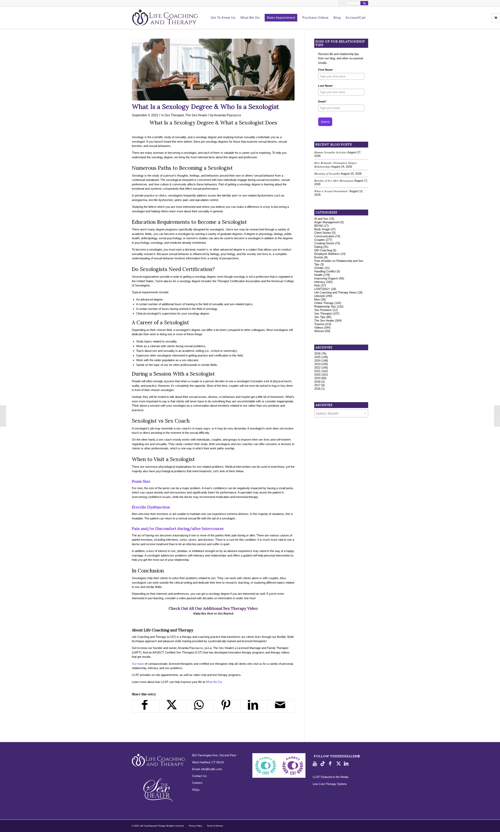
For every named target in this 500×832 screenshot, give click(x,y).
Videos (318, 327)
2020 (317, 374)
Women (319, 331)
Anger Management (326, 222)
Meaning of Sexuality (327, 173)
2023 (317, 364)
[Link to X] (339, 764)
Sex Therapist (174, 115)
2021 (317, 371)
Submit (325, 121)
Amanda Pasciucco (227, 115)
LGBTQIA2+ (322, 289)
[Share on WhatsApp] (199, 706)
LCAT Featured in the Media (330, 777)
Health (318, 274)
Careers (197, 782)
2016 (317, 388)
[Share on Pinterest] (226, 706)
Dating (318, 246)
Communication (324, 236)
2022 (317, 367)
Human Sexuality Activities (330, 152)
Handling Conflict (325, 271)
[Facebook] (331, 764)
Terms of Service (215, 826)
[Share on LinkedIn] (253, 706)
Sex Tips (319, 317)
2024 (317, 360)
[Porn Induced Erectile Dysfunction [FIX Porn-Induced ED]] (497, 416)
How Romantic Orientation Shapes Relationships (335, 164)
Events (318, 257)
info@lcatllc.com (211, 769)
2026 (317, 353)
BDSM (318, 225)
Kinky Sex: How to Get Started (213, 613)
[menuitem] (223, 17)
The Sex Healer (196, 115)
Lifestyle (319, 296)
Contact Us (199, 776)
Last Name (325, 85)
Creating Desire (324, 243)
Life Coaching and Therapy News (335, 292)
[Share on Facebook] (145, 706)
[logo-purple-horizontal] (165, 17)
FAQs (196, 789)
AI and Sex (321, 218)
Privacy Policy (195, 826)
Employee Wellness (327, 253)
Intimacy (319, 282)
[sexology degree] (213, 69)
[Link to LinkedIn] (347, 764)
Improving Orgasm (326, 278)
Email (322, 101)
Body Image (322, 229)
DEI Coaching (323, 250)
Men (317, 299)
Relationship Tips (325, 306)
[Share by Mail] (281, 706)
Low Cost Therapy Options (330, 784)
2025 (317, 357)
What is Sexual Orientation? (331, 191)
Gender (319, 267)
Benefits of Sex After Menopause (334, 180)
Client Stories (322, 232)
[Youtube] (316, 764)
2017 (317, 385)
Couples (319, 239)
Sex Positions (323, 310)
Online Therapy (324, 303)
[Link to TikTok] (323, 764)
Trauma (319, 324)
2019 (317, 378)
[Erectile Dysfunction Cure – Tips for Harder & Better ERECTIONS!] (3, 416)
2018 (317, 381)
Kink (317, 285)
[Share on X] (172, 706)
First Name (325, 69)
